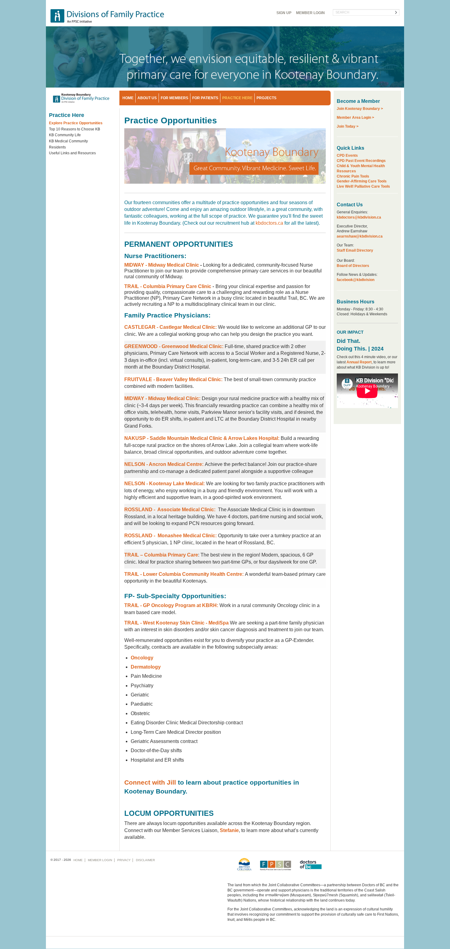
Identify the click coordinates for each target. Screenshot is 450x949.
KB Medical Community (68, 141)
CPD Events (347, 155)
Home (127, 98)
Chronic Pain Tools (353, 176)
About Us (147, 98)
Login (310, 13)
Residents (57, 147)
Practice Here (237, 98)
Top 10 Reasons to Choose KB (74, 129)
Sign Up (283, 13)
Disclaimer (145, 860)
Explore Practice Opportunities (76, 123)
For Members (174, 98)
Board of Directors (353, 266)
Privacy (124, 860)
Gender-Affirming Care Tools (362, 181)
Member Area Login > (355, 117)
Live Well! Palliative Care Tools (363, 186)
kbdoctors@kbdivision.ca (359, 217)
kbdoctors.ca (269, 223)
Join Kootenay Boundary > (360, 109)
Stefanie (229, 830)
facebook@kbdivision (355, 280)
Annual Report (359, 362)
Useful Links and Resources (72, 153)
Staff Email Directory (355, 250)
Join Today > (347, 126)
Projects (266, 98)
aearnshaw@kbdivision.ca (360, 236)
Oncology (142, 657)
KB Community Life (65, 135)
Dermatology (146, 667)
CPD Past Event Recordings (361, 161)
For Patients (205, 98)
